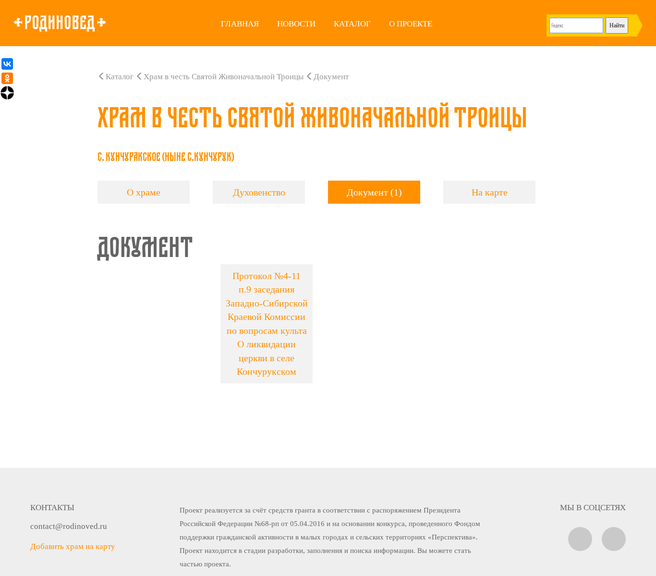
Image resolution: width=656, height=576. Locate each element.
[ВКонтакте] (7, 64)
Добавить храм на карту (72, 546)
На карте (490, 192)
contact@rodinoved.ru (68, 526)
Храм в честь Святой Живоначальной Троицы (224, 76)
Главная (240, 23)
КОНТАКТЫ (52, 507)
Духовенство (259, 192)
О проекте (410, 23)
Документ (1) (374, 192)
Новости (296, 23)
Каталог (352, 23)
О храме (143, 192)
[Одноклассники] (7, 78)
